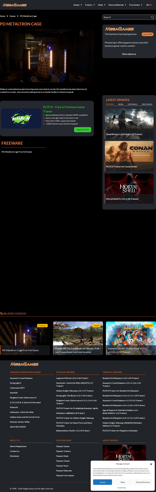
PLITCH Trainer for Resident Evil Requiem (121, 391)
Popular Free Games (65, 475)
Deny (123, 482)
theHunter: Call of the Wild (21, 412)
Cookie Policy (121, 488)
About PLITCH (83, 129)
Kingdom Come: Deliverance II (23, 397)
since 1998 (147, 34)
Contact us (14, 451)
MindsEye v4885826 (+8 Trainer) (70, 413)
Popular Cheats (63, 461)
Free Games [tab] (147, 104)
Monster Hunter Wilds (20, 422)
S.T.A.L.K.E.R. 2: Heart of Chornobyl (25, 402)
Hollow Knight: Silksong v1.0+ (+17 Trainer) (75, 391)
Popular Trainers (63, 451)
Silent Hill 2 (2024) (18, 427)
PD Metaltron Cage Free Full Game (17, 152)
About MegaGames (18, 446)
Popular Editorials (64, 470)
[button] (151, 464)
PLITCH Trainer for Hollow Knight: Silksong (75, 418)
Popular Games (62, 446)
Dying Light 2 (15, 383)
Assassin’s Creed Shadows (21, 378)
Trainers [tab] (110, 104)
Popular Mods (62, 456)
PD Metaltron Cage (28, 16)
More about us (129, 54)
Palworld (14, 407)
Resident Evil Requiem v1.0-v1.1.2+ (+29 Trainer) (124, 418)
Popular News (62, 466)
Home (2, 16)
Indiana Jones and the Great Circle (25, 417)
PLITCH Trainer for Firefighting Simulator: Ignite (77, 408)
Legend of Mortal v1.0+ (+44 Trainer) (72, 378)
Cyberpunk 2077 (17, 388)
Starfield (14, 392)
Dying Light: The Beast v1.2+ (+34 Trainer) (74, 395)
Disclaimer (14, 456)
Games (13, 16)
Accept (102, 482)
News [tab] (120, 104)
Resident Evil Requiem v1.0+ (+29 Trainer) (121, 378)
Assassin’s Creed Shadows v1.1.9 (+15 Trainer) (123, 400)
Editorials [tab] (132, 104)
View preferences (143, 482)
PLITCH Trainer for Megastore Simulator (120, 430)
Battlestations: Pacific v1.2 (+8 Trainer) (73, 430)
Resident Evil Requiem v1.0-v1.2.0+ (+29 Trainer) (124, 405)
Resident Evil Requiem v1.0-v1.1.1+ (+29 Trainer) (124, 395)
